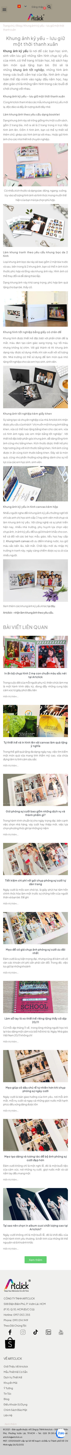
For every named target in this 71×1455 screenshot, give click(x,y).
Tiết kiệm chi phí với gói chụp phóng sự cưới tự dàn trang (35, 882)
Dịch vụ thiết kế (13, 1377)
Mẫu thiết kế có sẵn (15, 1371)
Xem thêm (11, 1424)
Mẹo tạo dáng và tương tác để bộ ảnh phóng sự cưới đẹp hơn (35, 1158)
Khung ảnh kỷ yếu (15, 51)
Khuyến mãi (10, 1382)
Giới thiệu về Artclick (16, 1366)
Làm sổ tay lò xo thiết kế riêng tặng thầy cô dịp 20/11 (36, 1020)
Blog (19, 25)
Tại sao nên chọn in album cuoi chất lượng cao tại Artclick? (35, 1227)
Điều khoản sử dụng (15, 1404)
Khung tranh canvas (17, 541)
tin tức (7, 1393)
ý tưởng (8, 1388)
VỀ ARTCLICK (13, 1358)
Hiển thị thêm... (10, 696)
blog (6, 1399)
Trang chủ (8, 25)
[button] (4, 9)
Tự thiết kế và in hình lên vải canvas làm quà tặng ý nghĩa (35, 744)
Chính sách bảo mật (15, 1409)
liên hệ (8, 1415)
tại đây (51, 606)
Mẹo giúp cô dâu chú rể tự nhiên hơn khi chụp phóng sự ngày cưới (36, 1089)
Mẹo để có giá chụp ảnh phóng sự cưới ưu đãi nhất (35, 951)
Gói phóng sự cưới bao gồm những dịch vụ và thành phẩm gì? (35, 813)
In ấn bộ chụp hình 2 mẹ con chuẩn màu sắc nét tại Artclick (35, 675)
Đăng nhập (38, 6)
